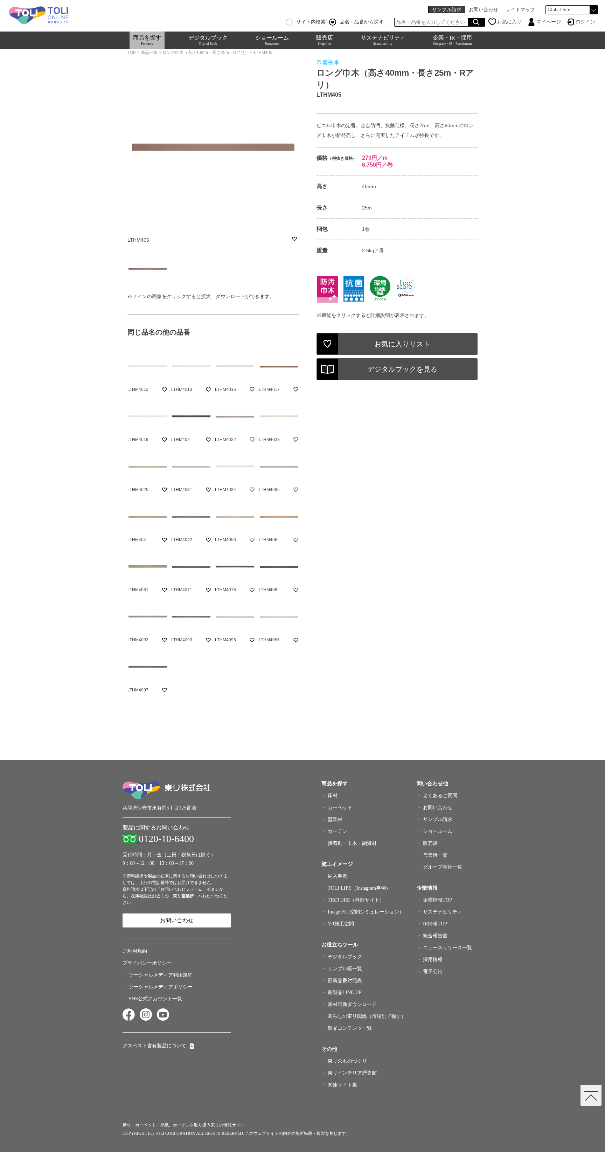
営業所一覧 (435, 855)
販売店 (324, 40)
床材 (333, 795)
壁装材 (335, 819)
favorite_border (294, 239)
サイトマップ (520, 9)
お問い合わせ (483, 9)
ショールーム (272, 40)
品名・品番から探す (362, 22)
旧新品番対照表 (345, 980)
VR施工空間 (341, 923)
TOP (131, 52)
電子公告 (433, 971)
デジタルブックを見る (402, 369)
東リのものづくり (347, 1061)
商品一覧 (149, 52)
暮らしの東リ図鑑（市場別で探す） (367, 1016)
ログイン (585, 22)
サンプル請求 (446, 9)
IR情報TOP (435, 923)
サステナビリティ (383, 40)
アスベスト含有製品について (154, 1045)
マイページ (548, 22)
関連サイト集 (342, 1085)
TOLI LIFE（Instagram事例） (359, 888)
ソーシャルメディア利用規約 (161, 975)
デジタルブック (208, 40)
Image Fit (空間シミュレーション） (366, 912)
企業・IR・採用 (452, 40)
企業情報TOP (437, 900)
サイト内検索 (311, 22)
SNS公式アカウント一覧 (155, 998)
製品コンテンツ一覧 (350, 1028)
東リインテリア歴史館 (352, 1073)
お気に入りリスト (402, 344)
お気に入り (509, 22)
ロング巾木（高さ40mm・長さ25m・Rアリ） (205, 52)
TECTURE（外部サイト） (356, 900)
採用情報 (433, 959)
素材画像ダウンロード (352, 1004)
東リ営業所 (183, 896)
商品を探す (147, 40)
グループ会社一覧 (442, 867)
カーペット (340, 807)
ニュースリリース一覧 (447, 947)
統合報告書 (435, 935)
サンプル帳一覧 (345, 968)
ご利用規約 (135, 951)
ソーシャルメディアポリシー (161, 986)
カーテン (337, 831)
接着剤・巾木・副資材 (352, 843)
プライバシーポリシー (147, 963)
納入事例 (337, 876)
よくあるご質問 (440, 795)
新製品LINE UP (345, 992)
